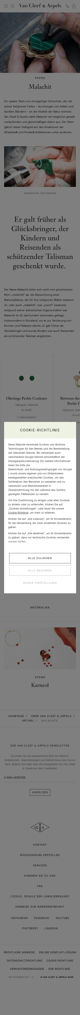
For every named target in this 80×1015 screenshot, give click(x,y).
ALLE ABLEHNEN (40, 570)
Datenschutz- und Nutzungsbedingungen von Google (40, 469)
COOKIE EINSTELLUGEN (40, 583)
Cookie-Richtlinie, (18, 512)
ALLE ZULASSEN (40, 558)
